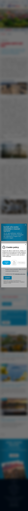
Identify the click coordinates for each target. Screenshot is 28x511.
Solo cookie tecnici (14, 263)
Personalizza (22, 262)
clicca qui (8, 256)
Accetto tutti (6, 262)
